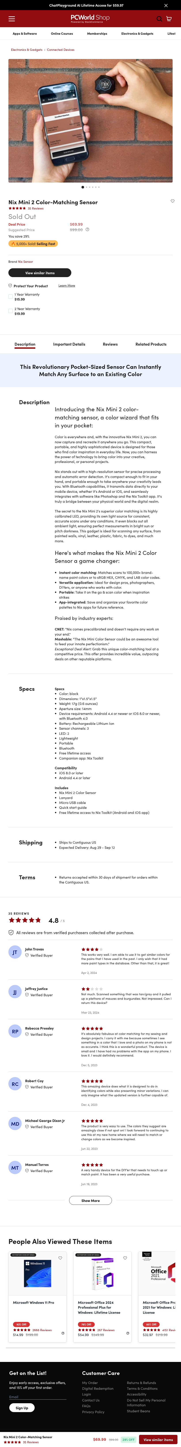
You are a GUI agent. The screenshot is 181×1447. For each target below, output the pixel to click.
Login (86, 1394)
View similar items (40, 272)
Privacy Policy (93, 1411)
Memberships (97, 33)
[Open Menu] (12, 18)
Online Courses (62, 33)
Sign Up (22, 1407)
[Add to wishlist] (172, 201)
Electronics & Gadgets (137, 33)
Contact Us (91, 1399)
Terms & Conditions (142, 1388)
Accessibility (136, 1394)
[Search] (159, 18)
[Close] (166, 5)
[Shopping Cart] (169, 18)
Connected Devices (60, 49)
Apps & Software (25, 33)
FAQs (86, 1405)
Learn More (66, 285)
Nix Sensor (25, 261)
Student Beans (138, 1410)
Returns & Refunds (141, 1382)
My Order (90, 1382)
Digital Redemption (97, 1388)
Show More (90, 1200)
